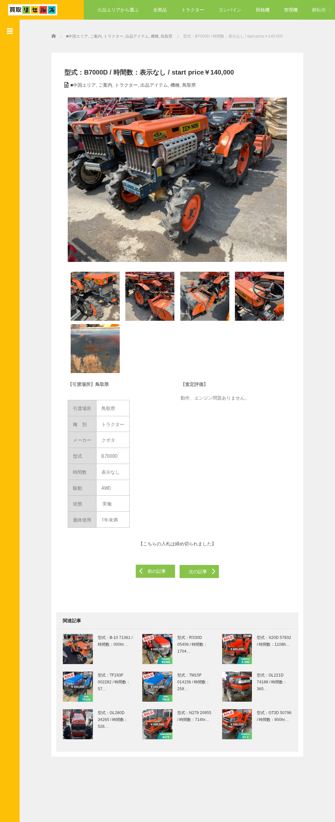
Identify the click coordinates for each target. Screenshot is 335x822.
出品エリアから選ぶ (118, 9)
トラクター (192, 9)
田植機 (263, 9)
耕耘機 (319, 9)
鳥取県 (189, 85)
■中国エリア (83, 85)
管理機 (291, 9)
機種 (175, 85)
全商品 (160, 9)
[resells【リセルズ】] (32, 9)
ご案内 (105, 85)
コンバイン (230, 9)
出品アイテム (154, 85)
